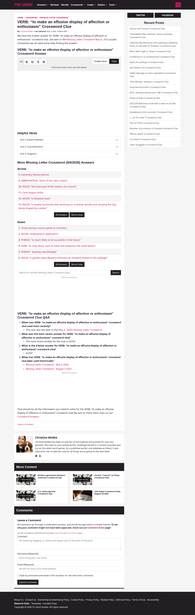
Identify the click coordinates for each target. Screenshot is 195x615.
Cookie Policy (77, 599)
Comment (22, 536)
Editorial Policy (123, 599)
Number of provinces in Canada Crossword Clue (154, 128)
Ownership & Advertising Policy (53, 599)
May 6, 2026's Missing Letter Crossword (80, 329)
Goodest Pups (50, 603)
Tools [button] (112, 4)
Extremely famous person (35, 174)
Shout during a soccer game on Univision (44, 227)
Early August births (32, 192)
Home (20, 17)
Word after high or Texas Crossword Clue (150, 51)
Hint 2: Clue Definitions (31, 146)
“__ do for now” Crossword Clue (145, 117)
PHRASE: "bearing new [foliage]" (39, 251)
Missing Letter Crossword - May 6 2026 (47, 364)
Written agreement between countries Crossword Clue (51, 476)
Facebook (168, 15)
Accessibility (153, 599)
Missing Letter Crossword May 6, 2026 (88, 39)
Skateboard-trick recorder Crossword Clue (151, 112)
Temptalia (36, 603)
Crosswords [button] (77, 4)
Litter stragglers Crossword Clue (146, 144)
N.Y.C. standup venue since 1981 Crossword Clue (154, 92)
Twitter (140, 15)
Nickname (27, 553)
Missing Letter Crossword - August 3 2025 (49, 368)
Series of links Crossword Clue (145, 98)
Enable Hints (100, 61)
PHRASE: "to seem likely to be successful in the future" (51, 239)
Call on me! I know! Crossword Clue (147, 28)
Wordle (65, 4)
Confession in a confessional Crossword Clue (152, 56)
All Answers (61, 214)
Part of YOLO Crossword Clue (144, 123)
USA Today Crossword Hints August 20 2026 (107, 492)
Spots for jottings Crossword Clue (147, 62)
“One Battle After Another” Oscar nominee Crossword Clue (151, 36)
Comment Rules (96, 527)
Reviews (54, 4)
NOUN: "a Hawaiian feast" (36, 198)
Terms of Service (72, 533)
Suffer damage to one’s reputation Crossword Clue (153, 75)
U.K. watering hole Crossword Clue (46, 492)
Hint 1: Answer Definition (31, 140)
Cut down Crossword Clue (143, 139)
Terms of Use (138, 599)
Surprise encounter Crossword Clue (148, 87)
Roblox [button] (101, 4)
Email (25, 564)
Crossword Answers (28, 416)
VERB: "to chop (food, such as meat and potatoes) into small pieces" (58, 245)
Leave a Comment (25, 424)
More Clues (77, 214)
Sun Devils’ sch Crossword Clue (145, 67)
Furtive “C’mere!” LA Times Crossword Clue (107, 476)
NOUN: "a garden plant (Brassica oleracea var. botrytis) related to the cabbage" (64, 257)
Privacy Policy (58, 533)
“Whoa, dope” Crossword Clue (145, 133)
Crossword (31, 17)
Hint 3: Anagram (28, 153)
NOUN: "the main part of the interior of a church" (49, 186)
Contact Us (30, 599)
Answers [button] (42, 4)
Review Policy (107, 599)
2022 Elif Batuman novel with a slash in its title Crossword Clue (153, 105)
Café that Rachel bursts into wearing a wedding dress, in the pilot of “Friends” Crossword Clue (153, 44)
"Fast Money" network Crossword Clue (149, 81)
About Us (18, 599)
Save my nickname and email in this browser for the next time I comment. (57, 575)
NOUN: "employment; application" (40, 233)
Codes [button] (90, 4)
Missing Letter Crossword (54, 17)
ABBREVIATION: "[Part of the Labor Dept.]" (44, 180)
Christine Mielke (26, 31)
